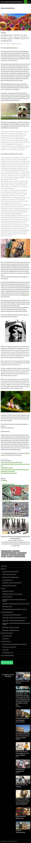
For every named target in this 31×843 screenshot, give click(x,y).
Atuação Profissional (20, 721)
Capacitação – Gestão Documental (10, 627)
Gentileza (10, 556)
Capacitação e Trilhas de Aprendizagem (11, 582)
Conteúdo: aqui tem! (6, 641)
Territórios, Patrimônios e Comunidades (12, 594)
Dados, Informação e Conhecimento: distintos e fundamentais (23, 801)
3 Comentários (17, 43)
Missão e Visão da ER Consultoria (10, 571)
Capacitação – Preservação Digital (10, 630)
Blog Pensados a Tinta (7, 652)
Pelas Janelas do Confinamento (9, 473)
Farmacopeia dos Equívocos (9, 647)
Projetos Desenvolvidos (7, 633)
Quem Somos (4, 566)
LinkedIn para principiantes (20, 770)
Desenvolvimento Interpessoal (17, 554)
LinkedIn (5, 480)
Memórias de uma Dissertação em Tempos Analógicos (22, 753)
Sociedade (3, 32)
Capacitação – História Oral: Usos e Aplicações (13, 620)
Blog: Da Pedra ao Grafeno (7, 655)
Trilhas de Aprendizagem (7, 612)
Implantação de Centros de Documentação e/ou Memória (14, 600)
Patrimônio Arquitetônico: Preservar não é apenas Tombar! (23, 735)
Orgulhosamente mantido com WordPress (9, 841)
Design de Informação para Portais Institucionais (14, 609)
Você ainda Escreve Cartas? (8, 471)
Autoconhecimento (6, 551)
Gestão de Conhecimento (21, 804)
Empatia (4, 556)
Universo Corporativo (19, 556)
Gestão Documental (7, 596)
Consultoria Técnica (7, 580)
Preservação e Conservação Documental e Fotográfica (16, 603)
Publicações (5, 649)
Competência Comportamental (9, 552)
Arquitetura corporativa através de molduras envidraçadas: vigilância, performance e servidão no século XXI (23, 700)
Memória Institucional (8, 591)
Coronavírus (5, 554)
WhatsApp (8, 662)
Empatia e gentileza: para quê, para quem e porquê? (15, 38)
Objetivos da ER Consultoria (9, 574)
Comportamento (22, 552)
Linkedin (17, 772)
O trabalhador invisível (7, 467)
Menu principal (29, 2)
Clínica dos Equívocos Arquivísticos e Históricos (14, 644)
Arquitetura (18, 706)
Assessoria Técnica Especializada (10, 577)
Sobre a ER (3, 568)
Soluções (3, 588)
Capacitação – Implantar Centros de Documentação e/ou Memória (16, 624)
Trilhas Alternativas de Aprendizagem (11, 615)
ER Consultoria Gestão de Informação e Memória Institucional (12, 2)
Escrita (17, 756)
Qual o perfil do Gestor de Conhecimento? (11, 462)
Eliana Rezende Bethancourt (10, 47)
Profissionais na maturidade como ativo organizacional (15, 469)
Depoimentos (5, 638)
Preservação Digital (7, 606)
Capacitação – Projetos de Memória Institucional (14, 617)
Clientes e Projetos (7, 635)
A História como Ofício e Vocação (22, 719)
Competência (16, 551)
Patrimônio (18, 739)
